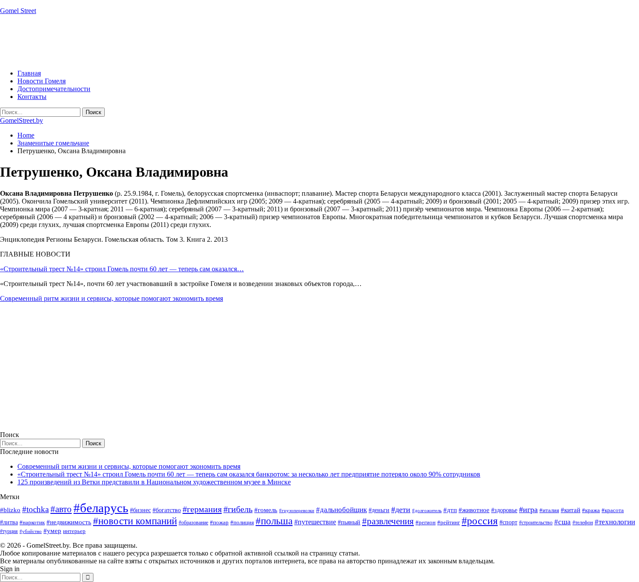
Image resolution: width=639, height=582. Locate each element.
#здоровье (504, 510)
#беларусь (100, 508)
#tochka (35, 509)
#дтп (450, 509)
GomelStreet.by (21, 120)
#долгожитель (427, 510)
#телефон (582, 523)
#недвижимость (69, 522)
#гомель (265, 509)
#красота (613, 510)
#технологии (615, 522)
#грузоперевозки (296, 510)
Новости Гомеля (41, 81)
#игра (528, 509)
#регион (426, 522)
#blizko (10, 509)
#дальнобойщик (341, 510)
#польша (274, 521)
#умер (52, 530)
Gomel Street (18, 10)
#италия (549, 510)
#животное (474, 509)
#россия (480, 520)
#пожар (219, 522)
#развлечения (388, 521)
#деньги (379, 510)
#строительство (535, 523)
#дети (400, 509)
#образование (193, 523)
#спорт (508, 522)
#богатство (167, 509)
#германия (202, 509)
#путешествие (315, 522)
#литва (9, 522)
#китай (570, 509)
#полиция (242, 522)
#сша (562, 521)
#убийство (31, 531)
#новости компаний (135, 521)
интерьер (74, 531)
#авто (61, 509)
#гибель (238, 509)
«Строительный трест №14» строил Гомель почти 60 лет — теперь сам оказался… (122, 269)
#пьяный (349, 522)
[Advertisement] (158, 41)
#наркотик (32, 522)
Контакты (32, 96)
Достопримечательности (53, 88)
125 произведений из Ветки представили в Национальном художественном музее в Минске (154, 482)
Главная (29, 73)
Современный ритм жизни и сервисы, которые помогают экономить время (111, 298)
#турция (9, 531)
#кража (591, 510)
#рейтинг (448, 522)
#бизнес (140, 510)
